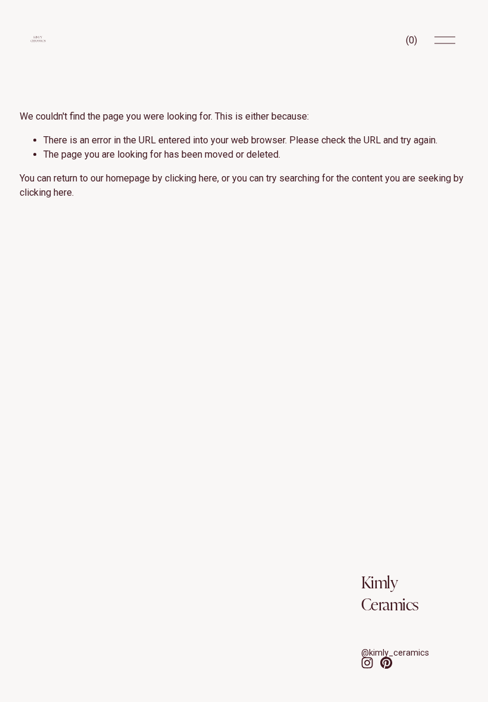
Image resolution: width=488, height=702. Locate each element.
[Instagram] (367, 663)
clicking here (191, 178)
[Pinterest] (386, 663)
